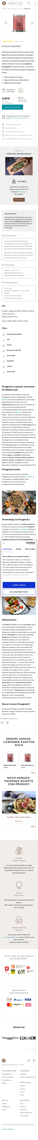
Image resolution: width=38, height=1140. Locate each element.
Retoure (4, 1109)
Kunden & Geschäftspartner (28, 1077)
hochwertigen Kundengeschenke (19, 118)
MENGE (21, 98)
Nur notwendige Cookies (19, 592)
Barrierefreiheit (24, 1116)
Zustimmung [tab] (7, 549)
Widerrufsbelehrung (26, 1112)
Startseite (4, 8)
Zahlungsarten (6, 1106)
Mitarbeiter (23, 1074)
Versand (4, 1103)
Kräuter (20, 8)
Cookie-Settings (8, 1129)
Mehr (33, 772)
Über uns (22, 1089)
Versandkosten (9, 103)
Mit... (4, 306)
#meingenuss (22, 192)
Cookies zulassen (19, 585)
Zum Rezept (19, 200)
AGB (21, 1103)
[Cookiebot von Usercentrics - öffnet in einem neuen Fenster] (26, 543)
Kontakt (22, 1086)
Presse (22, 1095)
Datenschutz (23, 1109)
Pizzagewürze (29, 477)
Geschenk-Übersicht (7, 1077)
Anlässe (4, 1083)
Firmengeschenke (7, 1074)
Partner (22, 1092)
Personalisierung (6, 1080)
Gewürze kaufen (12, 8)
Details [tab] (18, 549)
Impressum (23, 1106)
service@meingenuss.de (11, 937)
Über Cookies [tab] (30, 549)
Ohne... (5, 328)
